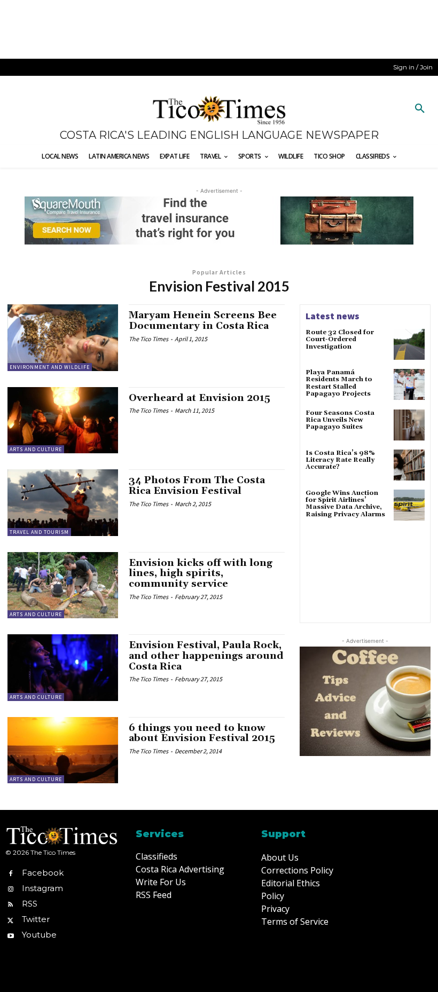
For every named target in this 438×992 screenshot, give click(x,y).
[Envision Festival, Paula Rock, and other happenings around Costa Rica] (62, 667)
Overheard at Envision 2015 (199, 398)
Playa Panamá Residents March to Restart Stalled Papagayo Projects (339, 383)
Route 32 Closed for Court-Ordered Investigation (340, 339)
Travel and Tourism (39, 532)
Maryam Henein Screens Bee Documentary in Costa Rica (203, 320)
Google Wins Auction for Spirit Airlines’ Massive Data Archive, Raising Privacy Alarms (345, 503)
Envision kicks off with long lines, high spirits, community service (200, 574)
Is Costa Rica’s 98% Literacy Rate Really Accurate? (340, 460)
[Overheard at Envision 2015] (62, 420)
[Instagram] (10, 888)
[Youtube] (10, 935)
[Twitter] (10, 919)
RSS (29, 904)
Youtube (39, 935)
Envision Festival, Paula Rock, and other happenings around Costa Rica (206, 656)
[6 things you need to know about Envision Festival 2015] (62, 750)
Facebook (43, 873)
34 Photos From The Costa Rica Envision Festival (197, 485)
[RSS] (10, 904)
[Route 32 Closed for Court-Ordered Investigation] (409, 344)
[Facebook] (10, 873)
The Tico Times (148, 339)
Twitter (36, 919)
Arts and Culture (36, 449)
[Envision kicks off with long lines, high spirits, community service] (62, 585)
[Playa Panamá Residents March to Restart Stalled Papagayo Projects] (409, 384)
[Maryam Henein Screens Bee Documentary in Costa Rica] (62, 337)
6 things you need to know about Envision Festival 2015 (202, 733)
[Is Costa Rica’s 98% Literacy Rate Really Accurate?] (409, 465)
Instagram (42, 888)
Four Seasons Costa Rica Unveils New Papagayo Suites (340, 420)
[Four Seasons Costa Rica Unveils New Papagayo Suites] (409, 425)
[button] (420, 109)
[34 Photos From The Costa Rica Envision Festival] (62, 502)
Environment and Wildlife (50, 367)
